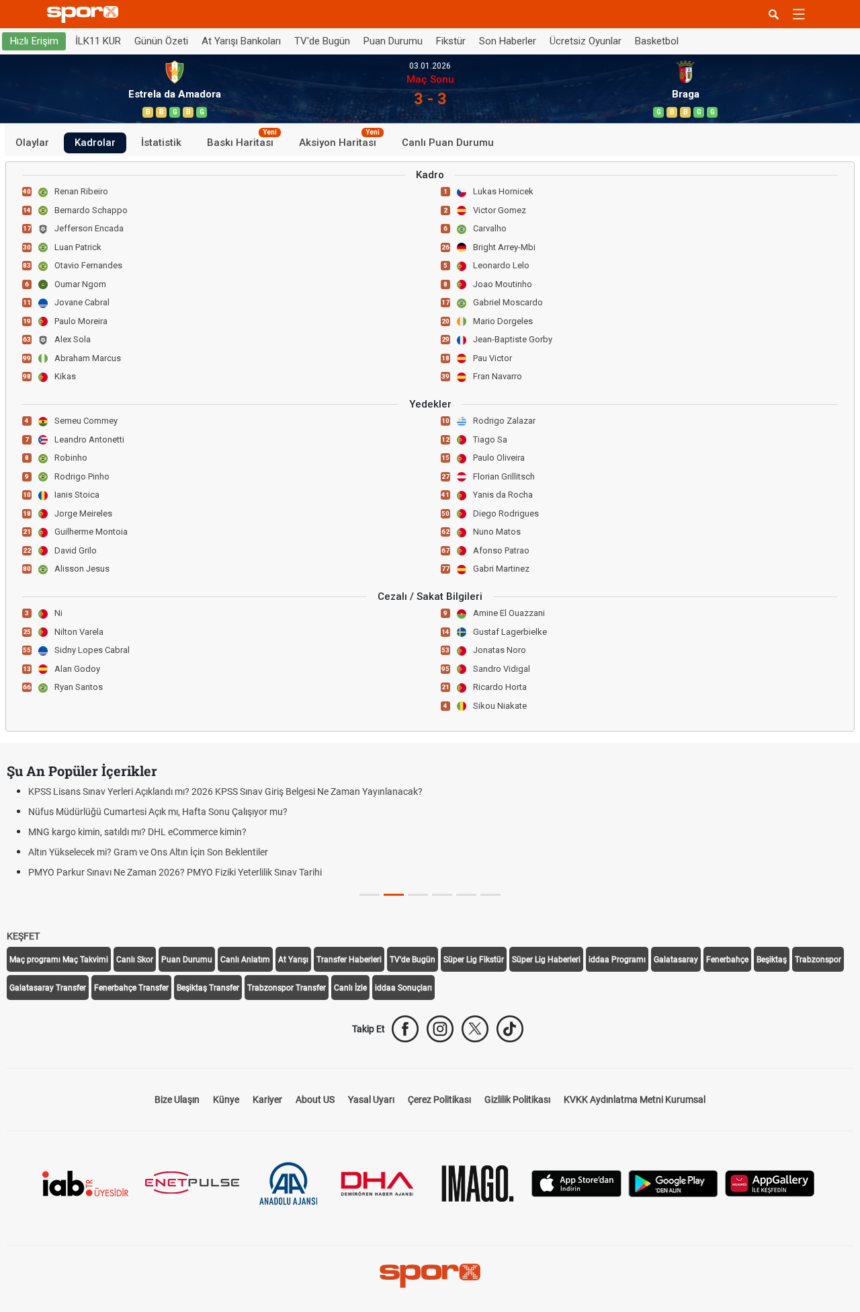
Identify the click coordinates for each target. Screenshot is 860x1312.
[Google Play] (673, 1182)
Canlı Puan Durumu (448, 143)
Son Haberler (507, 41)
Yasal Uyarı (371, 1099)
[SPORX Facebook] (405, 1029)
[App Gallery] (770, 1182)
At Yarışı (293, 959)
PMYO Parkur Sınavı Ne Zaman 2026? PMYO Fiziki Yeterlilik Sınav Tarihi (175, 872)
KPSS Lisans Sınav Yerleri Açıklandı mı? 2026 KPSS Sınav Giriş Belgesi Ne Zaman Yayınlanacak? (225, 791)
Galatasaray (676, 959)
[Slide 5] (490, 894)
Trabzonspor (818, 959)
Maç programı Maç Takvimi (58, 959)
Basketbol (657, 41)
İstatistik (161, 143)
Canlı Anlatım (245, 959)
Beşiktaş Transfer (208, 988)
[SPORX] (430, 1276)
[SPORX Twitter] (475, 1029)
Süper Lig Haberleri (546, 959)
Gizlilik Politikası (517, 1099)
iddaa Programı (617, 959)
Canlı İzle (350, 988)
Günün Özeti (161, 41)
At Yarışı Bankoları (241, 41)
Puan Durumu (393, 41)
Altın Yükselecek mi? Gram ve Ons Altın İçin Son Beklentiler (148, 852)
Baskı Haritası (242, 140)
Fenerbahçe (727, 959)
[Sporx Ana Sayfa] (85, 14)
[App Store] (576, 1182)
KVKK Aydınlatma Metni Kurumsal (634, 1099)
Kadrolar (95, 143)
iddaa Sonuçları (403, 988)
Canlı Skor (134, 959)
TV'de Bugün (322, 41)
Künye (226, 1099)
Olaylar (32, 143)
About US (315, 1099)
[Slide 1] (394, 894)
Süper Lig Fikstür (473, 959)
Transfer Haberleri (349, 959)
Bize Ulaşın (177, 1099)
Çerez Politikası (439, 1099)
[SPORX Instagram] (440, 1029)
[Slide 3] (442, 894)
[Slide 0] (369, 894)
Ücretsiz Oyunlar (585, 41)
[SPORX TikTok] (510, 1029)
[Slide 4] (466, 894)
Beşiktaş (772, 959)
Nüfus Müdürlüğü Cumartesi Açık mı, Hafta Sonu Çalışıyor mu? (158, 811)
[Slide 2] (418, 894)
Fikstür (451, 41)
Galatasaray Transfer (47, 988)
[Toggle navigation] (799, 14)
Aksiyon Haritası (339, 140)
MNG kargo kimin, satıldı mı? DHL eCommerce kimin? (137, 831)
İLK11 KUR (98, 41)
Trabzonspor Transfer (286, 988)
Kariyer (267, 1099)
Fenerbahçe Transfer (131, 988)
